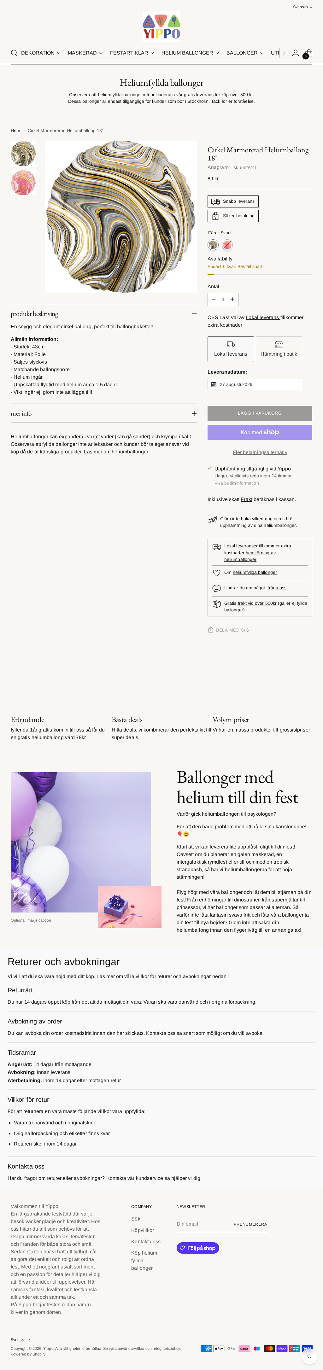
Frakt (246, 499)
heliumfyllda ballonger (255, 572)
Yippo (48, 1348)
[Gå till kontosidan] (295, 53)
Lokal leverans (263, 317)
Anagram (218, 167)
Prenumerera (250, 1224)
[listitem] (231, 349)
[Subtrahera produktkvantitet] (213, 299)
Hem (15, 130)
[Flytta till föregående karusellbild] (292, 681)
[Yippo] (161, 26)
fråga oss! (277, 587)
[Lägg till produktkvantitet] (232, 299)
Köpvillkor (142, 1230)
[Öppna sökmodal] (14, 53)
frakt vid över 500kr (257, 603)
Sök (135, 1218)
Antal (213, 286)
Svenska (300, 7)
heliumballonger (130, 451)
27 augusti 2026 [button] (236, 384)
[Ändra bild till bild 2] (23, 182)
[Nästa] (284, 53)
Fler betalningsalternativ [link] (260, 452)
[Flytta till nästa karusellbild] (307, 681)
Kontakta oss (146, 1241)
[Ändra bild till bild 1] (23, 153)
